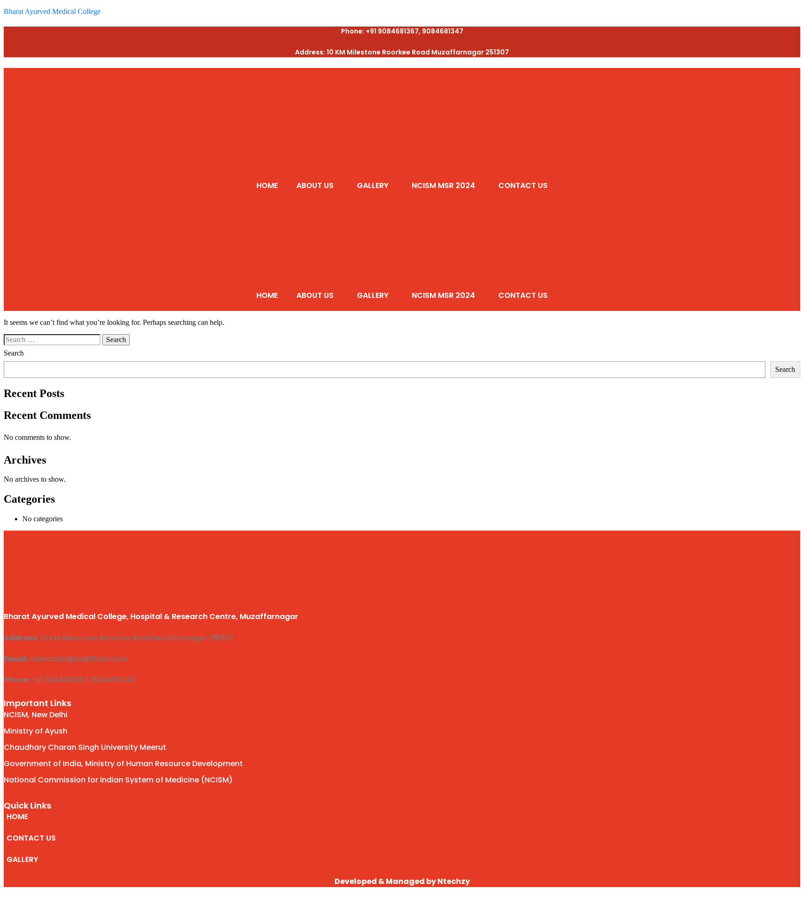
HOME (267, 185)
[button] (317, 185)
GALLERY (373, 185)
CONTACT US (523, 185)
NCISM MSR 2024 (443, 185)
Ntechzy (453, 881)
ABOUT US (315, 185)
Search (14, 353)
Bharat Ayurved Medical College (52, 11)
